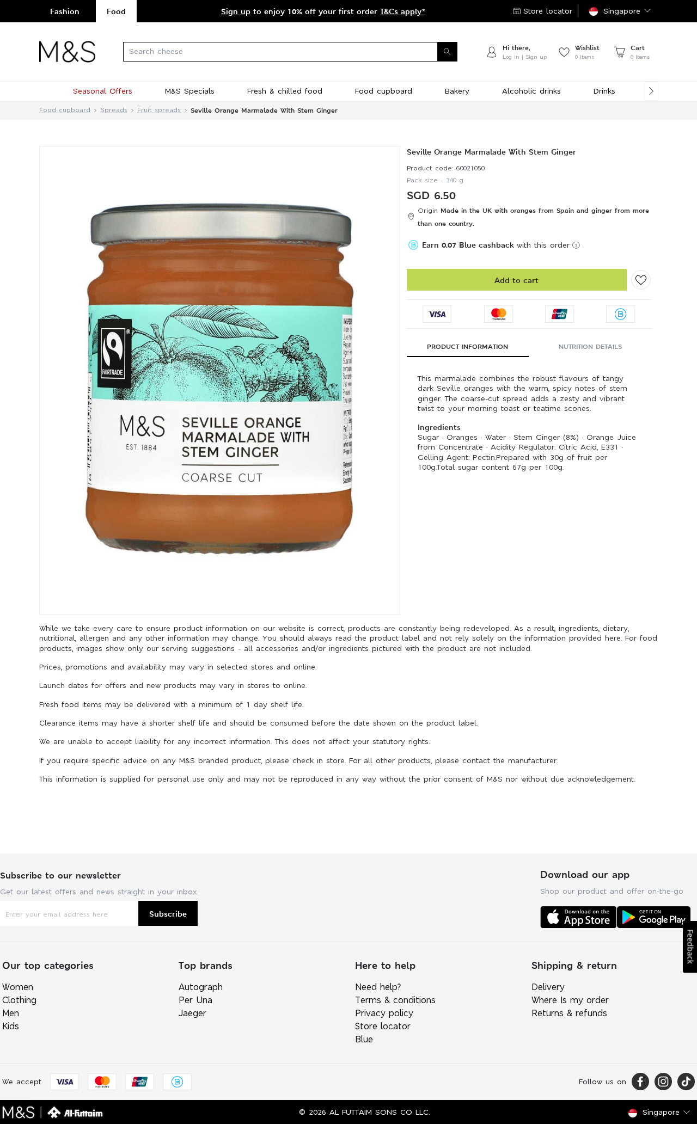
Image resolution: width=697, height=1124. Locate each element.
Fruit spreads (159, 110)
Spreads (113, 110)
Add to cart (516, 280)
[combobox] (290, 52)
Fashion (65, 11)
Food (116, 11)
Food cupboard (64, 110)
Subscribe (168, 913)
